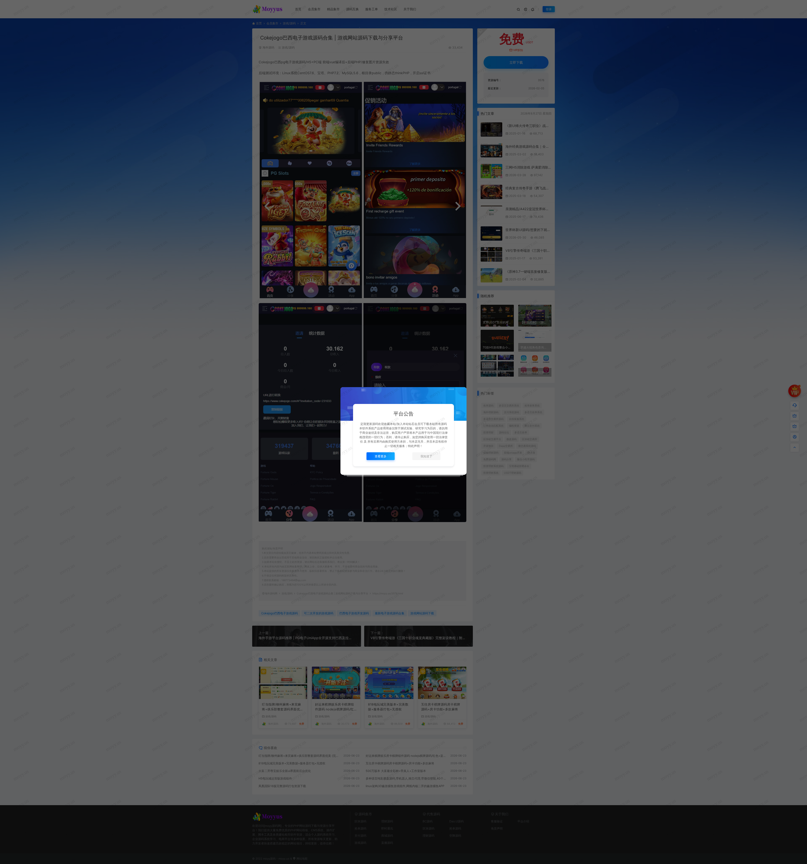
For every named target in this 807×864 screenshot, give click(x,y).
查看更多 (380, 456)
